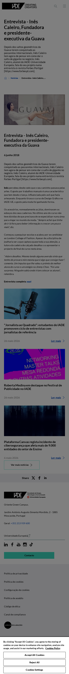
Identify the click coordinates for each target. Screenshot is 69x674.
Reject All (34, 662)
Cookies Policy (52, 648)
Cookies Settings (34, 669)
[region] (34, 655)
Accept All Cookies (34, 655)
